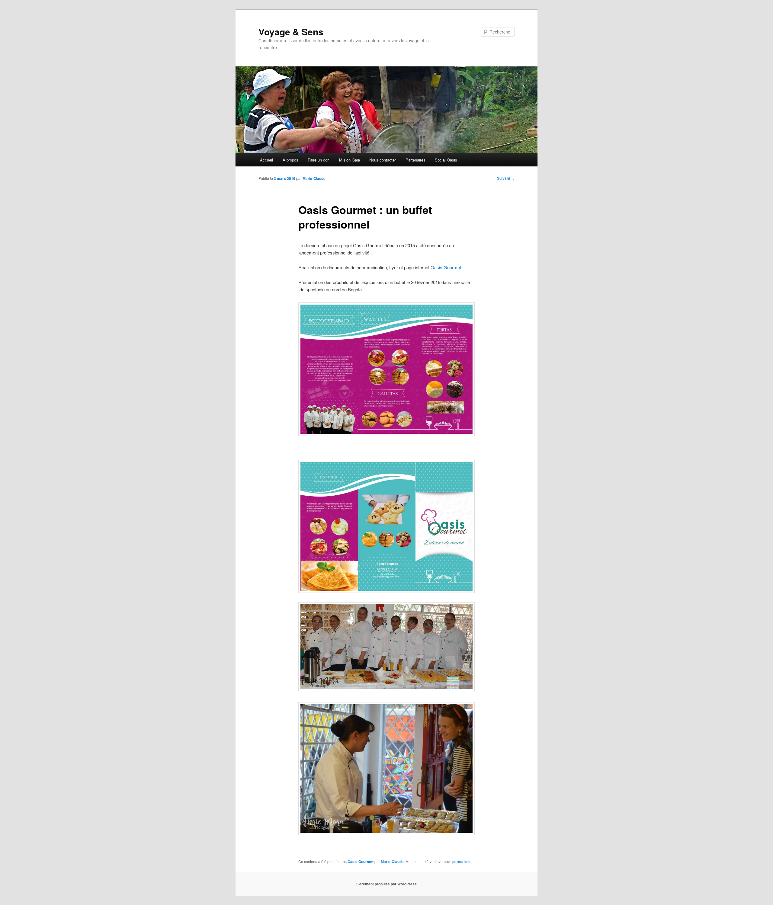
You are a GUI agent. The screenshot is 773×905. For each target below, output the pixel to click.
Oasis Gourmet (446, 267)
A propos (290, 160)
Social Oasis (446, 160)
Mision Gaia (349, 160)
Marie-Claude (314, 178)
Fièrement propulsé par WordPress (386, 884)
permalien (461, 861)
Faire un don (318, 160)
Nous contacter (382, 160)
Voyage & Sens (290, 31)
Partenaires (415, 160)
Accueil (266, 160)
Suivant (506, 178)
